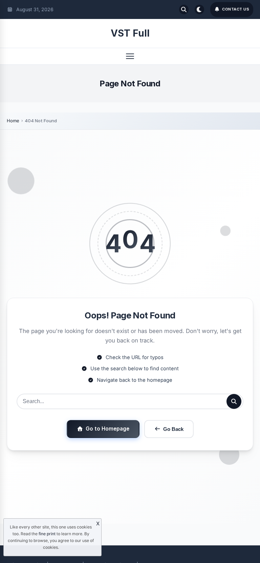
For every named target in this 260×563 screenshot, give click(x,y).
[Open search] (184, 9)
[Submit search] (233, 401)
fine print (47, 533)
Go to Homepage (107, 428)
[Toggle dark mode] (199, 9)
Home (13, 120)
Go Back (173, 429)
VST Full (130, 33)
